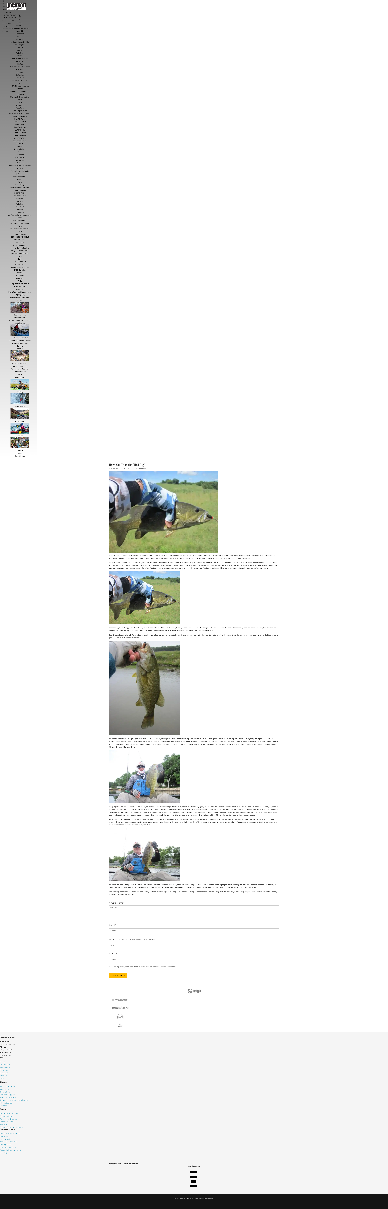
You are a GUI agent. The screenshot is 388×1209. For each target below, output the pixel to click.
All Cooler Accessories (20, 253)
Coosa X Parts (19, 124)
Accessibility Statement (20, 297)
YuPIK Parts (20, 130)
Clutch (20, 146)
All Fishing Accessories (20, 86)
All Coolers (20, 242)
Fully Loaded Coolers (19, 251)
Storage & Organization (19, 223)
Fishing (20, 392)
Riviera (20, 201)
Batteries (20, 75)
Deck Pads (19, 108)
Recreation (19, 421)
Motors (20, 72)
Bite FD (20, 37)
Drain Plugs (20, 185)
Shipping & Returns (8, 1147)
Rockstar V (19, 157)
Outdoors (4, 1070)
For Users (20, 275)
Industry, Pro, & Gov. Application (14, 1100)
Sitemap (3, 1153)
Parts (20, 83)
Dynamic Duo (19, 149)
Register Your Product (20, 284)
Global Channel (20, 372)
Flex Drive (20, 78)
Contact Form (6, 1055)
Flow (20, 152)
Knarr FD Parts (20, 133)
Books (19, 179)
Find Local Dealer (8, 1086)
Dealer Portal (19, 318)
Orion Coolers (19, 240)
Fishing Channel (19, 366)
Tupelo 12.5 (19, 207)
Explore (3, 1076)
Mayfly (20, 50)
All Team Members (19, 363)
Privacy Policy (6, 1145)
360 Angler (19, 61)
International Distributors (19, 320)
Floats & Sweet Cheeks (20, 171)
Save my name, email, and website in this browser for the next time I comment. (144, 967)
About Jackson (20, 323)
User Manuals (19, 286)
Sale (20, 259)
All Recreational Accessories (19, 215)
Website (113, 954)
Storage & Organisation (19, 97)
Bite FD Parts (19, 119)
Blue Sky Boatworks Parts (19, 113)
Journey (19, 209)
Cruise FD (20, 212)
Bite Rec (19, 199)
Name (112, 925)
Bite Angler (19, 45)
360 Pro (20, 64)
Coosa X (20, 47)
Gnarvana (20, 155)
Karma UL (20, 160)
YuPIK (19, 56)
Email (112, 939)
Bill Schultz (115, 468)
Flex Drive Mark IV (19, 80)
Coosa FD (20, 34)
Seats (20, 102)
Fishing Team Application (11, 1127)
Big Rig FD (20, 39)
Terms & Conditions (8, 1142)
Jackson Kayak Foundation (20, 341)
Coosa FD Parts (20, 122)
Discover (4, 1073)
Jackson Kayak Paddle (20, 42)
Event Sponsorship (8, 1097)
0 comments (142, 468)
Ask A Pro (20, 278)
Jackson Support (7, 1095)
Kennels (19, 451)
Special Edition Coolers (20, 248)
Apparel (20, 89)
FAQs (20, 281)
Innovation (5, 1092)
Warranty (20, 289)
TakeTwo (19, 53)
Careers (20, 346)
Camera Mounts (19, 177)
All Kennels (19, 264)
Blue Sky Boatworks (20, 58)
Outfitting (20, 174)
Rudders (19, 105)
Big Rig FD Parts (20, 116)
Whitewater (20, 407)
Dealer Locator (20, 315)
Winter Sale (20, 377)
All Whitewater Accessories (20, 166)
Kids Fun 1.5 (20, 163)
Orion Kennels (20, 262)
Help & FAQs (5, 1139)
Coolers (20, 436)
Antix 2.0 (19, 144)
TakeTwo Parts (20, 127)
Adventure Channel (8, 1119)
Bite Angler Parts (20, 111)
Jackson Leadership (20, 338)
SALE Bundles (20, 270)
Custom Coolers (19, 245)
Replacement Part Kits (19, 188)
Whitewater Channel (19, 369)
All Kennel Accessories (20, 267)
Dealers (20, 300)
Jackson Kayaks (19, 141)
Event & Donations (19, 343)
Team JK (19, 349)
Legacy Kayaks (20, 135)
